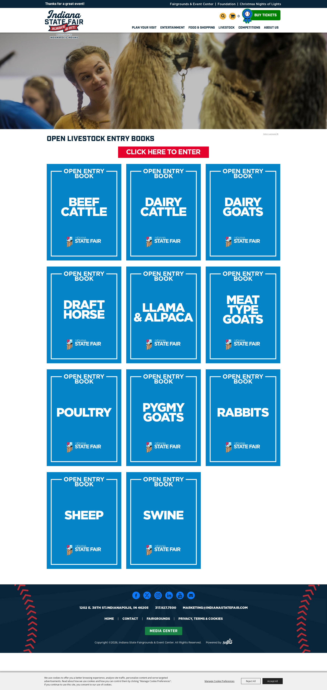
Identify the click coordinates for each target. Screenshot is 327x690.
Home (109, 619)
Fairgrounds (158, 619)
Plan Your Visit (144, 28)
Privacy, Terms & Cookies (200, 619)
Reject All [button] (251, 681)
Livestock (227, 28)
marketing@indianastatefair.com (215, 607)
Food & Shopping (201, 28)
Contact (130, 619)
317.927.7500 (165, 607)
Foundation (227, 4)
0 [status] (238, 16)
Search (223, 16)
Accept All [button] (272, 681)
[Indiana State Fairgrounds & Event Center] (65, 24)
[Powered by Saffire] (227, 642)
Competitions (249, 28)
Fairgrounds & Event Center (191, 4)
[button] (163, 153)
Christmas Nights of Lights (260, 4)
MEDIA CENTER (164, 631)
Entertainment (172, 28)
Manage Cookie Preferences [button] (219, 681)
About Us (271, 28)
